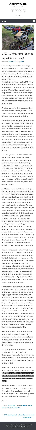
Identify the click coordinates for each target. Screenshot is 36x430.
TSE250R (17, 407)
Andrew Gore (18, 3)
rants (11, 407)
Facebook (12, 10)
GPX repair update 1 (9, 415)
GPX (8, 407)
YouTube (20, 10)
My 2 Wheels (11, 405)
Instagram (24, 10)
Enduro (4, 407)
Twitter (16, 10)
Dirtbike (30, 405)
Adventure (24, 405)
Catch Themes (25, 427)
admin (22, 61)
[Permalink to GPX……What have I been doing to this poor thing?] (18, 37)
